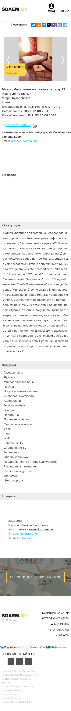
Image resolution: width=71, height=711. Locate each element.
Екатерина (15, 520)
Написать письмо (20, 538)
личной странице (41, 529)
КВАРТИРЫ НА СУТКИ (55, 612)
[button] (65, 7)
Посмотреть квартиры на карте (35, 577)
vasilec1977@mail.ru (24, 141)
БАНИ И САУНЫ (59, 624)
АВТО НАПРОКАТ (58, 629)
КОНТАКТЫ (62, 635)
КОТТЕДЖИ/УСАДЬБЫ (55, 618)
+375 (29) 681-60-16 (18, 125)
